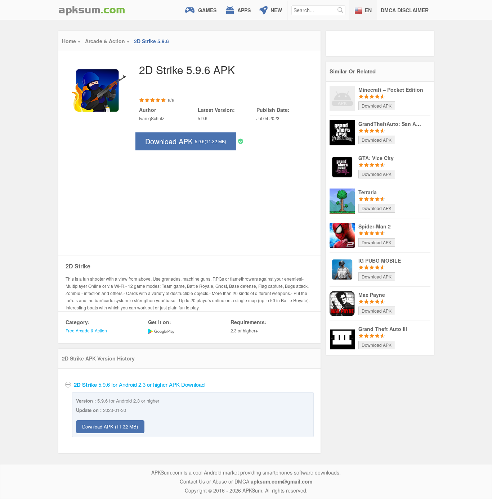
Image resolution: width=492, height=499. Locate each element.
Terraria (367, 192)
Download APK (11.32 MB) (110, 426)
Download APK (185, 141)
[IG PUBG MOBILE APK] (342, 268)
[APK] (91, 10)
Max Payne (371, 294)
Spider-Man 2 (374, 226)
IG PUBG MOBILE (379, 260)
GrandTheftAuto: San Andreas (390, 123)
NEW (276, 10)
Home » (71, 41)
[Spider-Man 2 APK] (342, 234)
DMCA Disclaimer (405, 10)
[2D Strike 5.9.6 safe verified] (240, 140)
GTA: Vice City (376, 158)
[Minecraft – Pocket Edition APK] (342, 97)
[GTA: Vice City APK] (342, 166)
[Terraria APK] (342, 200)
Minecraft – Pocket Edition (390, 89)
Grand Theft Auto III (382, 328)
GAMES (207, 10)
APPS (244, 10)
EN (368, 10)
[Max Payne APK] (342, 303)
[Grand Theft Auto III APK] (342, 337)
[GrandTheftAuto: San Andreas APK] (342, 132)
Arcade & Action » (107, 41)
